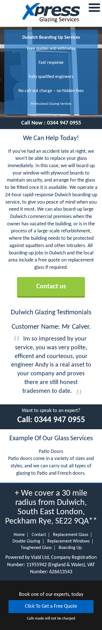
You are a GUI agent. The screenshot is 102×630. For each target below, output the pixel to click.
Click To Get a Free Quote (51, 606)
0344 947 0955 (64, 123)
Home (19, 535)
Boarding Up (70, 548)
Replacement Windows (68, 541)
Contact (39, 535)
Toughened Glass (36, 548)
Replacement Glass (70, 535)
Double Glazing (26, 541)
